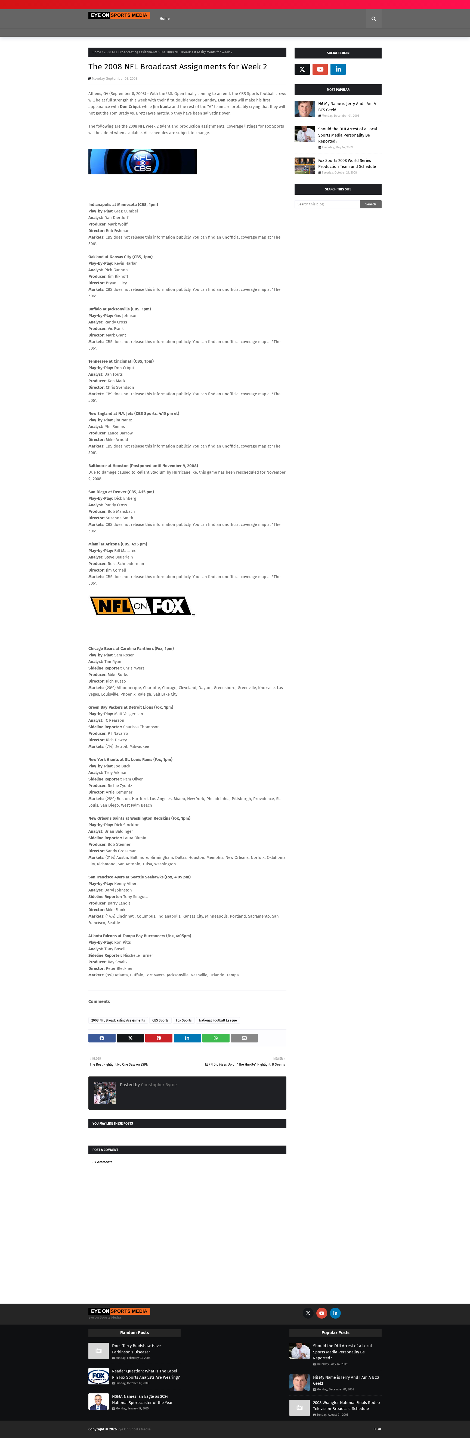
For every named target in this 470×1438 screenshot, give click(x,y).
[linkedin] (338, 69)
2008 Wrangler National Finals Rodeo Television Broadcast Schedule (346, 1405)
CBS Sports (160, 1020)
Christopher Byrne (158, 1084)
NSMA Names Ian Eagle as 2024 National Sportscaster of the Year (142, 1399)
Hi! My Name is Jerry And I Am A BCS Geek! (347, 106)
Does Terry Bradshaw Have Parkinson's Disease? (136, 1348)
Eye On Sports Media (134, 1429)
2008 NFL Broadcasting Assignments (130, 52)
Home (96, 52)
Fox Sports (184, 1020)
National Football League (218, 1020)
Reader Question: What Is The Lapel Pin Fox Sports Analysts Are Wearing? (146, 1374)
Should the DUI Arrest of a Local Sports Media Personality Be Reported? (347, 135)
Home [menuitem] (165, 18)
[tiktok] (356, 69)
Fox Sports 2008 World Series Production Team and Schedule (347, 163)
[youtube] (320, 69)
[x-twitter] (302, 69)
